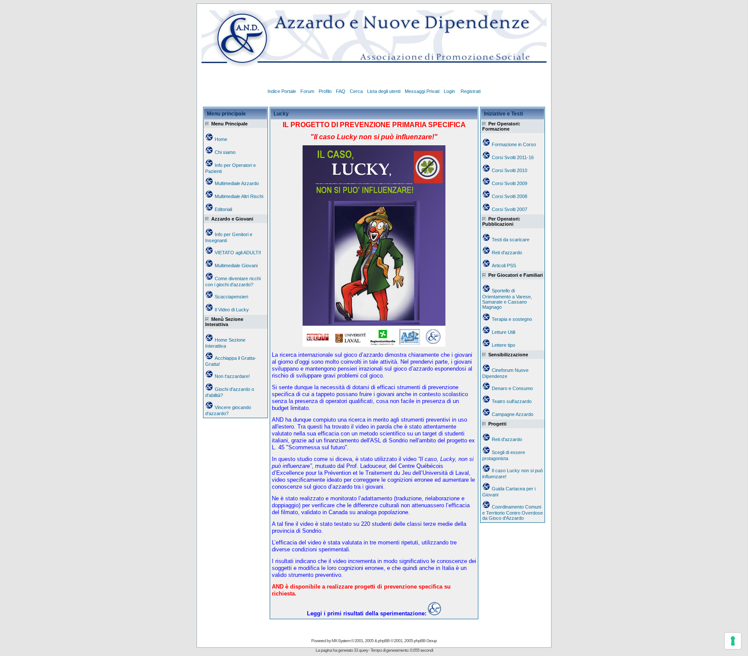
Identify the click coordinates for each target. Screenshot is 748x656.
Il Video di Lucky (232, 309)
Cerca (356, 91)
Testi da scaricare (510, 239)
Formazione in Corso (514, 144)
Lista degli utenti (383, 91)
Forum (307, 91)
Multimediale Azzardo (237, 183)
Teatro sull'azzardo (512, 401)
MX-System (341, 640)
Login (450, 91)
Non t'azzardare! (232, 376)
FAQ (340, 91)
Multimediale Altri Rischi (239, 196)
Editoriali (223, 209)
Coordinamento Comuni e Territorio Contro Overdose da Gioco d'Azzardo (512, 512)
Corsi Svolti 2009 (509, 183)
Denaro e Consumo (512, 388)
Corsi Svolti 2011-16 (513, 157)
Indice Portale (282, 91)
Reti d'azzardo (507, 252)
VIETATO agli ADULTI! (238, 252)
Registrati (470, 91)
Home (221, 139)
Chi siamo (225, 152)
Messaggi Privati (422, 91)
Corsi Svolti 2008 (509, 196)
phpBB (384, 640)
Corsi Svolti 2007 (509, 209)
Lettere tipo (503, 345)
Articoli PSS (504, 265)
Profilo (325, 91)
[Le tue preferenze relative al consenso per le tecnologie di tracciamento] (733, 641)
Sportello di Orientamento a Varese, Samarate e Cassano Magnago (507, 299)
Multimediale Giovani (236, 265)
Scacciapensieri (231, 296)
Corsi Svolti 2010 (509, 170)
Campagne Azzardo (512, 414)
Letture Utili (503, 332)
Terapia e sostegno (512, 319)
